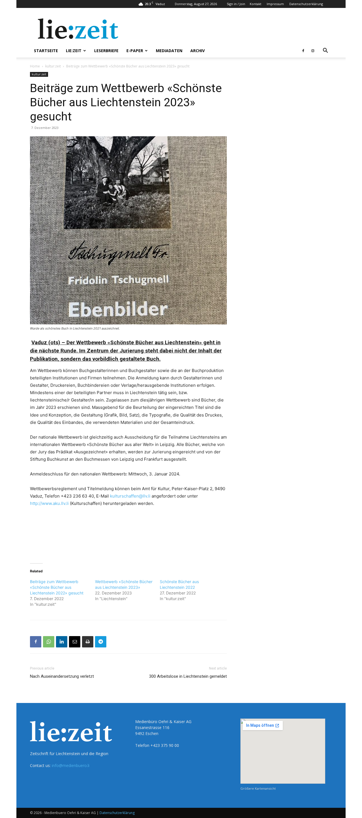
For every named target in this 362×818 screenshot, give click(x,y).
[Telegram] (100, 641)
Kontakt (255, 4)
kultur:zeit (53, 66)
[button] (325, 51)
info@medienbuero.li (70, 765)
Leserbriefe (106, 50)
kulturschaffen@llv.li (130, 496)
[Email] (74, 641)
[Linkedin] (61, 641)
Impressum (275, 4)
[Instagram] (313, 51)
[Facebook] (303, 51)
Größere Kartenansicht (258, 788)
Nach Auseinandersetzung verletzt (62, 676)
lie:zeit (73, 50)
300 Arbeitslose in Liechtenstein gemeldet (188, 676)
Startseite (46, 50)
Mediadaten (169, 50)
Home (35, 66)
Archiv (197, 50)
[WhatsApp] (48, 641)
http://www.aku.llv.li (49, 503)
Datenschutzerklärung (306, 4)
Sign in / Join (236, 4)
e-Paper (134, 50)
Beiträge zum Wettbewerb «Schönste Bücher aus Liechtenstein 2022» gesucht (56, 587)
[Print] (87, 641)
